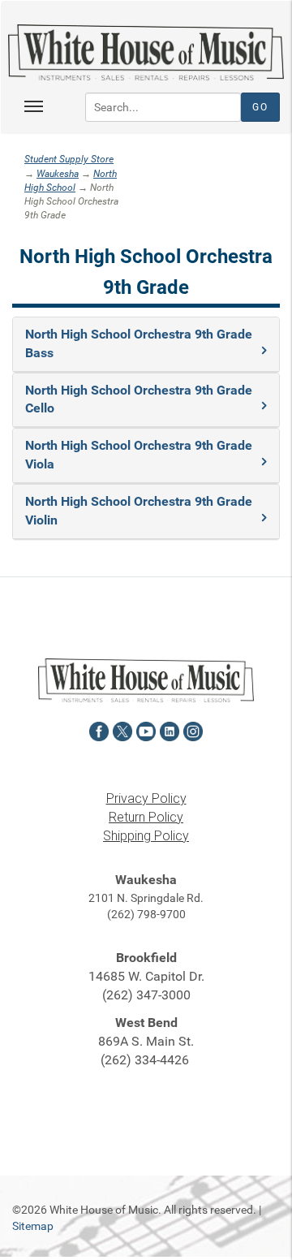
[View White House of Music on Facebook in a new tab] (99, 729)
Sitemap (33, 1225)
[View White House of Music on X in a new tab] (122, 729)
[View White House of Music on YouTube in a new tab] (146, 729)
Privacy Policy (146, 798)
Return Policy (146, 817)
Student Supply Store (69, 159)
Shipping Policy (146, 836)
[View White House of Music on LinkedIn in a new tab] (169, 729)
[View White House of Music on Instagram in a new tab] (193, 729)
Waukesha (57, 173)
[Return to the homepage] (146, 52)
